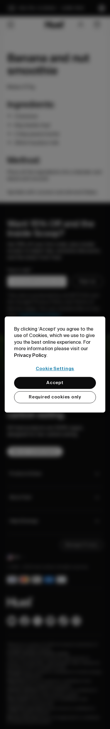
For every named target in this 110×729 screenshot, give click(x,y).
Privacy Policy (30, 355)
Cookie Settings (55, 368)
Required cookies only (55, 397)
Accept (55, 383)
